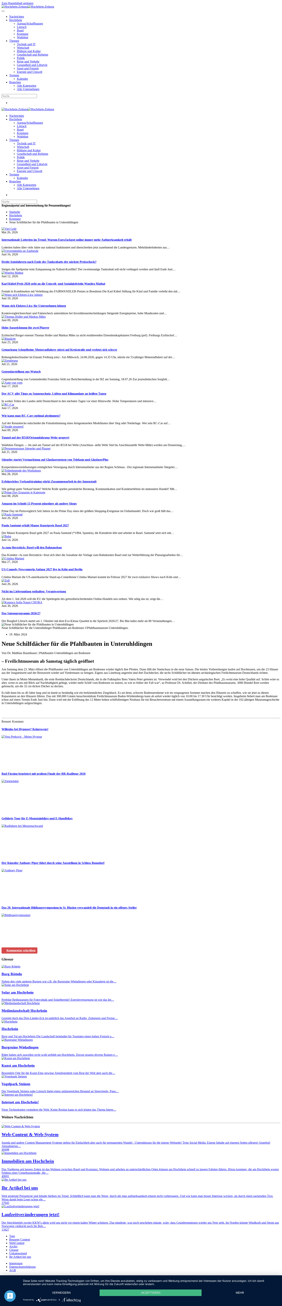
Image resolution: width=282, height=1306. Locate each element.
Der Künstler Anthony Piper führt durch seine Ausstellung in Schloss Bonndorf (53, 863)
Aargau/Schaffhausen (30, 23)
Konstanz (22, 33)
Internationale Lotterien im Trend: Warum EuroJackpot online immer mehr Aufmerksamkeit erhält (67, 239)
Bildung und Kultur (29, 51)
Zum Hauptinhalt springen (17, 3)
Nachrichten (16, 16)
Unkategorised (18, 1253)
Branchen (15, 82)
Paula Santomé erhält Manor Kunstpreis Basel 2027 (35, 525)
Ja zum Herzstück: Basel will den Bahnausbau (32, 547)
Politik (21, 58)
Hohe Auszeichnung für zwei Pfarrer (25, 327)
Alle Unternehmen (28, 89)
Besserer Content (19, 1239)
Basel (20, 30)
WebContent (16, 1243)
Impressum (15, 1263)
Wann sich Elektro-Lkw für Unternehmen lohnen (34, 305)
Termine (14, 75)
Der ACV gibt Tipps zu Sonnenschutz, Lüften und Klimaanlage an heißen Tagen (54, 393)
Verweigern (61, 1292)
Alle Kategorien (26, 85)
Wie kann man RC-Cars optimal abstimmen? (31, 415)
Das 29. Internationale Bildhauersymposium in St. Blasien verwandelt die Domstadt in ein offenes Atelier (69, 907)
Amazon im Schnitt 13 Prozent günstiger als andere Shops (39, 503)
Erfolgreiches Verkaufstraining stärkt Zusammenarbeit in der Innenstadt (49, 481)
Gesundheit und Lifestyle (32, 65)
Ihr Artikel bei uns (20, 1256)
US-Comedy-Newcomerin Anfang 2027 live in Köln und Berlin (42, 569)
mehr (240, 1292)
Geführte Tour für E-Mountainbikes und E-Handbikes (37, 818)
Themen (14, 40)
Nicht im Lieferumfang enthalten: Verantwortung (34, 591)
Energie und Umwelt (29, 71)
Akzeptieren (150, 1292)
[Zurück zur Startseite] (28, 6)
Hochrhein (15, 20)
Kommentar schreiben (21, 950)
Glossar (13, 1250)
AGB (12, 1270)
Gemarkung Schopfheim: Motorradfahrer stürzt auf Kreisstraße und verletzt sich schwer (59, 349)
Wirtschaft (23, 47)
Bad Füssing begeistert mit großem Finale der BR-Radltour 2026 (44, 773)
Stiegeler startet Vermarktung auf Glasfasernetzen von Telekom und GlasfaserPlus (55, 459)
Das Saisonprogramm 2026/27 (21, 613)
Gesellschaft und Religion (32, 54)
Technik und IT (26, 44)
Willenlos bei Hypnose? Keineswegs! (25, 729)
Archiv (13, 1246)
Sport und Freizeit (28, 68)
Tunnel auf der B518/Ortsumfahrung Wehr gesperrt (35, 437)
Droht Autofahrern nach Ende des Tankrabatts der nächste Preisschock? (49, 261)
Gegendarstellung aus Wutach (21, 371)
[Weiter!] (30, 766)
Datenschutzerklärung (22, 1266)
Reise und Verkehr (28, 61)
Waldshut (22, 37)
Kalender (22, 78)
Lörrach (21, 27)
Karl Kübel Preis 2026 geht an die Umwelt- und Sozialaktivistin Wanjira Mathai (53, 283)
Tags (12, 1236)
